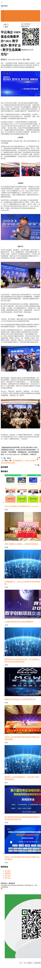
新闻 (6, 14)
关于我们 (8, 871)
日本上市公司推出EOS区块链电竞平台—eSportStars (22, 506)
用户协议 (8, 878)
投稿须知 (8, 873)
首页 (6, 11)
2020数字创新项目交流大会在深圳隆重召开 (19, 621)
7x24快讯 (8, 16)
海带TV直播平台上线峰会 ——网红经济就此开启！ (22, 544)
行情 (6, 20)
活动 (6, 18)
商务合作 (8, 875)
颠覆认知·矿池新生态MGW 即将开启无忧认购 (20, 699)
